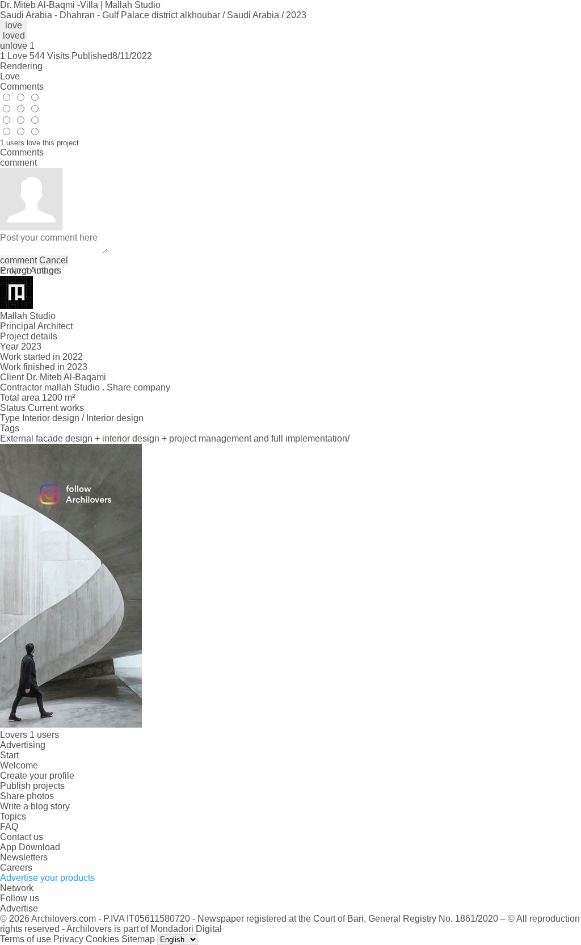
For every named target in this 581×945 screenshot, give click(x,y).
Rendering (21, 66)
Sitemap (138, 939)
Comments (22, 86)
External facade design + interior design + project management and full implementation (173, 438)
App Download (30, 847)
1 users (44, 735)
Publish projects (32, 786)
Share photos (27, 796)
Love (10, 76)
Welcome (19, 765)
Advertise (19, 908)
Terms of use (25, 939)
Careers (16, 867)
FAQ (9, 826)
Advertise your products (47, 878)
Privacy (68, 939)
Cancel (53, 260)
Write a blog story (35, 806)
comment (18, 260)
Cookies (102, 939)
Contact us (21, 837)
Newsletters (24, 857)
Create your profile (37, 775)
